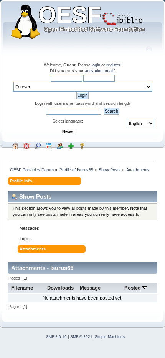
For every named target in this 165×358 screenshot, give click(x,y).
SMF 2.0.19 (56, 337)
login (96, 65)
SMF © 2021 (81, 337)
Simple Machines (110, 337)
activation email (99, 70)
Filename (22, 288)
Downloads (60, 288)
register (113, 65)
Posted (133, 288)
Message (90, 288)
